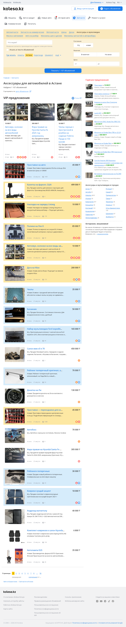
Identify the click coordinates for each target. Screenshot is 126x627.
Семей (108, 192)
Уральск (109, 205)
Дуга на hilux (33, 267)
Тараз (108, 198)
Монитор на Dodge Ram (103, 143)
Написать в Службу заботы (13, 601)
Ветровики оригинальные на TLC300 (107, 174)
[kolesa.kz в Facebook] (112, 601)
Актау (88, 189)
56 (40, 573)
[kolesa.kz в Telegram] (105, 601)
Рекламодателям (40, 597)
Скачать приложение (73, 597)
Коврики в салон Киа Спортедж (105, 102)
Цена (75, 60)
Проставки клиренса (101, 94)
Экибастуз (110, 217)
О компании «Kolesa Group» (14, 597)
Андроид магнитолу (37, 510)
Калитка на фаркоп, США (39, 184)
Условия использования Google (111, 623)
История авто (64, 18)
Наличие (77, 50)
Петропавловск (91, 218)
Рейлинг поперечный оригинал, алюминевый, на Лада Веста (57, 370)
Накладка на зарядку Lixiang (41, 204)
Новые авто (46, 18)
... (37, 573)
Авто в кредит (29, 18)
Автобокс (31, 429)
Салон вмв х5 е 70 (36, 348)
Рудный (109, 189)
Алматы (88, 195)
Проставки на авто (36, 165)
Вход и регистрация (85, 8)
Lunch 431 (97, 113)
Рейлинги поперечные (38, 471)
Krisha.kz (17, 2)
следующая (33, 577)
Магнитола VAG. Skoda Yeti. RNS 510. (107, 122)
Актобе (88, 192)
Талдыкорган (111, 195)
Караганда (90, 202)
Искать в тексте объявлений (22, 50)
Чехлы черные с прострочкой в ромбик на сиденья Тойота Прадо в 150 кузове (66, 134)
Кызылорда (90, 211)
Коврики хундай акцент (39, 491)
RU (118, 2)
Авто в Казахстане (10, 581)
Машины (12, 18)
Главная (6, 78)
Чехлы (30, 289)
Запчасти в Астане (26, 581)
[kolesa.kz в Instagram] (97, 601)
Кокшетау (89, 205)
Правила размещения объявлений (47, 601)
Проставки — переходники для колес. (46, 410)
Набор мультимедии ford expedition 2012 (47, 329)
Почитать (32, 24)
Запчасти (15, 78)
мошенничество (102, 234)
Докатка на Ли (34, 390)
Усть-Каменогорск (113, 208)
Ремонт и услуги (98, 18)
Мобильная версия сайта (74, 601)
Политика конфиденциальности (46, 609)
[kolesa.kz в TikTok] (109, 601)
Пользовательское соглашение (46, 605)
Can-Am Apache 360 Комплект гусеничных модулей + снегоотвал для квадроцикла (108, 162)
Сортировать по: (9, 91)
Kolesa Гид (110, 2)
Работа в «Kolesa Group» (12, 605)
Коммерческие (14, 24)
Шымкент (109, 213)
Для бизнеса (95, 2)
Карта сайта (7, 609)
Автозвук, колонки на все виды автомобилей (14, 130)
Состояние (77, 41)
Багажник (32, 309)
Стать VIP (78, 98)
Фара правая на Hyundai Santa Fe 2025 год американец (40, 131)
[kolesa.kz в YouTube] (101, 601)
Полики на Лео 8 (35, 226)
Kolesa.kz (7, 2)
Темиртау (109, 202)
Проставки (98, 85)
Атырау (88, 198)
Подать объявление (112, 8)
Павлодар (89, 214)
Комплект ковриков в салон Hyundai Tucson (49, 530)
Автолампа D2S (34, 550)
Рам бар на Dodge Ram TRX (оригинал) (108, 152)
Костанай (89, 208)
